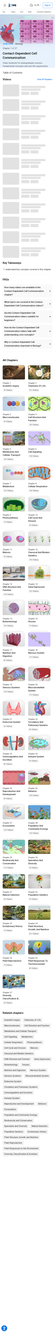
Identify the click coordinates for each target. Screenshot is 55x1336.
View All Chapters (44, 79)
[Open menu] (5, 5)
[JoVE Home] (12, 5)
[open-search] (31, 5)
